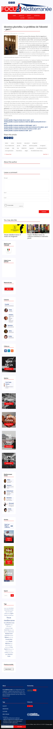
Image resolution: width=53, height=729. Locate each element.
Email (5, 197)
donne (9, 613)
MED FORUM (6, 714)
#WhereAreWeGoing (10, 305)
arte (10, 608)
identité (24, 145)
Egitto (11, 613)
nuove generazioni (9, 150)
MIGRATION (36, 15)
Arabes (6, 143)
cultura (11, 611)
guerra (10, 626)
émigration (34, 143)
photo (11, 645)
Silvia (10, 331)
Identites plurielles (33, 145)
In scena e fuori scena (9, 500)
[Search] (12, 595)
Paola (10, 309)
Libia (13, 630)
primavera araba (7, 647)
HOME (14, 15)
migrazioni (31, 148)
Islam (11, 628)
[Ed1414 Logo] (26, 7)
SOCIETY (29, 15)
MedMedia (11, 337)
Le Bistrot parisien (9, 482)
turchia (9, 652)
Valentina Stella (10, 655)
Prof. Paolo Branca (8, 383)
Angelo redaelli (6, 608)
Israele (5, 630)
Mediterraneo (9, 634)
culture (12, 143)
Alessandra (12, 503)
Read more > (6, 698)
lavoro (11, 630)
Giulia (10, 336)
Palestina (7, 641)
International (10, 326)
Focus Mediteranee (10, 615)
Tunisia (6, 652)
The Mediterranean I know (36, 150)
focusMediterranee (9, 623)
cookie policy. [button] (15, 722)
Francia (11, 624)
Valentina (10, 325)
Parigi (9, 645)
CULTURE (22, 18)
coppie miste (7, 611)
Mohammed (10, 491)
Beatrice (9, 485)
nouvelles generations (42, 148)
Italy (18, 148)
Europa (5, 615)
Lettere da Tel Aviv (10, 487)
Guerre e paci (10, 511)
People (10, 311)
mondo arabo (11, 637)
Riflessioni (11, 332)
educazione (27, 143)
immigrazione (7, 628)
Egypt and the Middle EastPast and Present (11, 319)
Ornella (7, 304)
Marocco (6, 631)
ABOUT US (21, 15)
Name (5, 192)
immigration (43, 145)
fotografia (7, 624)
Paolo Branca (19, 150)
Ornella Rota (8, 639)
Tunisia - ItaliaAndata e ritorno (10, 493)
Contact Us (31, 18)
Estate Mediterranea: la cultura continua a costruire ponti (37, 236)
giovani (18, 145)
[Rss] (14, 3)
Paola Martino (8, 642)
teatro (11, 649)
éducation (19, 143)
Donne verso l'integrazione (12, 505)
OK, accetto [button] (20, 726)
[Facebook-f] (28, 706)
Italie (13, 148)
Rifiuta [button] (7, 726)
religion (26, 150)
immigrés (7, 148)
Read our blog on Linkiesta (7, 526)
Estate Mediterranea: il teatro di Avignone (12, 235)
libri (4, 631)
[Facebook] (9, 3)
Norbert (11, 314)
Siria (9, 649)
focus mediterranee (9, 145)
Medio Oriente (11, 632)
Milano (7, 637)
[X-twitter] (12, 3)
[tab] (9, 289)
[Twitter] (30, 706)
